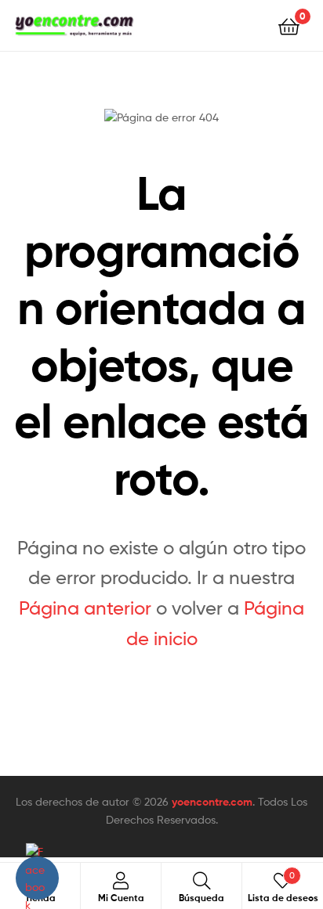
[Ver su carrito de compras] (288, 25)
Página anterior (85, 608)
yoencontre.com (212, 802)
